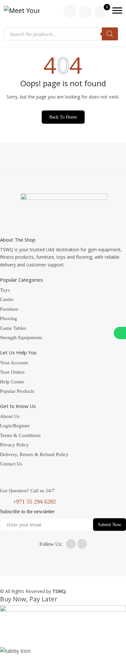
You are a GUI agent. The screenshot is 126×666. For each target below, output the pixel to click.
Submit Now (109, 524)
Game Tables (13, 328)
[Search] (110, 33)
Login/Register (15, 425)
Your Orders (12, 372)
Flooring (8, 318)
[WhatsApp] (120, 333)
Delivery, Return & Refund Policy (34, 454)
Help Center (12, 381)
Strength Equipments (21, 337)
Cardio (7, 299)
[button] (117, 10)
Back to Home (63, 117)
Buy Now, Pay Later (28, 599)
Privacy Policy (14, 444)
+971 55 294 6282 (34, 501)
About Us (9, 416)
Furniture (9, 309)
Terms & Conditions (20, 435)
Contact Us (11, 463)
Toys (5, 290)
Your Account (14, 362)
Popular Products (17, 391)
